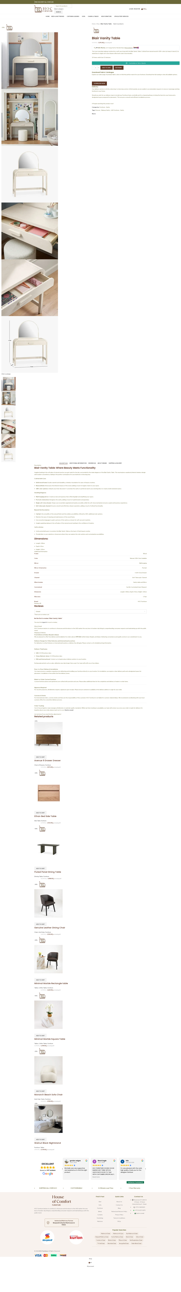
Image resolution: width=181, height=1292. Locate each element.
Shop (98, 24)
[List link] (138, 1206)
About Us (119, 1201)
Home (93, 24)
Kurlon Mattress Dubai (117, 1237)
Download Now (99, 83)
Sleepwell (56, 1223)
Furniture (102, 107)
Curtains (100, 1214)
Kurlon (63, 1223)
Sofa (100, 1205)
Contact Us (119, 1205)
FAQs (119, 1221)
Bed (100, 1201)
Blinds (100, 1211)
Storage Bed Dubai (124, 1243)
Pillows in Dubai (123, 1240)
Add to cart (106, 67)
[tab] (63, 463)
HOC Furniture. (43, 1251)
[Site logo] (43, 9)
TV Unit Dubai (101, 1243)
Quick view (36, 1135)
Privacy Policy (119, 1214)
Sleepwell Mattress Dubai (102, 1237)
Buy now (118, 67)
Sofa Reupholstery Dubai (136, 1240)
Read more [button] (68, 1177)
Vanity (108, 107)
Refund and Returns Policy (119, 1211)
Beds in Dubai (129, 1237)
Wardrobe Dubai (112, 1243)
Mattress (100, 1221)
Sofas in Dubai (139, 1237)
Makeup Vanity (105, 110)
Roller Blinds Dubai (136, 1243)
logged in (44, 622)
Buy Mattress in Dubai (132, 1233)
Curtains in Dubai (100, 1240)
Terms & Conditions (119, 1218)
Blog (119, 1208)
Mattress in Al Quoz (118, 1233)
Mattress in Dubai (105, 1233)
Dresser (97, 110)
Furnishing (100, 1218)
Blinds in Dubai (112, 1240)
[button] (145, 1168)
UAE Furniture (115, 110)
